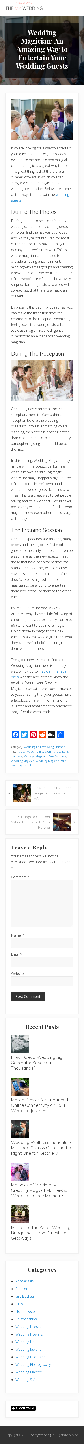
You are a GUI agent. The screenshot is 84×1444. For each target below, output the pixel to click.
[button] (75, 8)
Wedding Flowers (29, 1334)
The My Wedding (40, 1435)
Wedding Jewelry (28, 1349)
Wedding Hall (32, 747)
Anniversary (24, 1281)
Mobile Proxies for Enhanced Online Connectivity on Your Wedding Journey (39, 1105)
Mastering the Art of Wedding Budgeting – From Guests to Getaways (41, 1233)
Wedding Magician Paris (51, 761)
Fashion (21, 1288)
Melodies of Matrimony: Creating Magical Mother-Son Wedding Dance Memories (40, 1190)
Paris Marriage (57, 756)
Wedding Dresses (29, 1326)
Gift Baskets (25, 1296)
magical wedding (27, 751)
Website (17, 973)
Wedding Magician (22, 761)
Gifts (19, 1303)
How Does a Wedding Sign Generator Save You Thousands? (38, 1062)
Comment (20, 877)
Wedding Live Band (30, 1356)
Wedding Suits (26, 1379)
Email (16, 954)
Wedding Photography (33, 1364)
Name (17, 935)
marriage (16, 756)
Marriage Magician (35, 756)
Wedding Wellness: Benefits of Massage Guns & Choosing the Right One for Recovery (41, 1147)
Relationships (26, 1319)
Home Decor (25, 1311)
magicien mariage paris (54, 751)
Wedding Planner (53, 747)
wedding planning (22, 765)
